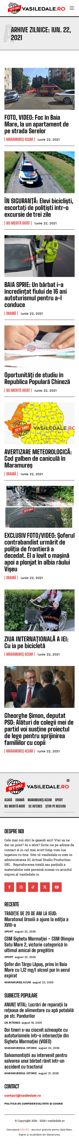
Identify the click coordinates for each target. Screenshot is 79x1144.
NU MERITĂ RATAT (18, 223)
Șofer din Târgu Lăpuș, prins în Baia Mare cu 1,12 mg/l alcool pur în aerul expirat (37, 970)
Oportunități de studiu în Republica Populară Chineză (37, 378)
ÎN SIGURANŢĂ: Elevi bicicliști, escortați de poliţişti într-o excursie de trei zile (38, 207)
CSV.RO (24, 1129)
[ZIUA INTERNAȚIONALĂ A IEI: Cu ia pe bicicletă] (39, 610)
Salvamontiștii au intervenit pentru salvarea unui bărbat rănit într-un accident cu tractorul (35, 1061)
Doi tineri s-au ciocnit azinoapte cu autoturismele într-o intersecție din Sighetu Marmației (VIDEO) (36, 1035)
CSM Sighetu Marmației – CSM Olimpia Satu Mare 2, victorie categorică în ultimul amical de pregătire (39, 944)
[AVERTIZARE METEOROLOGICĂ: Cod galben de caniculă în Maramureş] (39, 423)
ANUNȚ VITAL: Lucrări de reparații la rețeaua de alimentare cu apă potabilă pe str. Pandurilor (39, 1010)
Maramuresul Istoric (20, 1048)
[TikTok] (33, 887)
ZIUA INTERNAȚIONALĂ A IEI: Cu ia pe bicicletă (36, 642)
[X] (45, 887)
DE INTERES (12, 1022)
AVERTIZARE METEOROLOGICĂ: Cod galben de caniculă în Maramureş (38, 458)
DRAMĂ (11, 313)
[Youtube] (57, 887)
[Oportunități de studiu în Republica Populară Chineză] (39, 346)
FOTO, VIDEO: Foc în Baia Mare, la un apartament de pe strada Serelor (36, 124)
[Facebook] (9, 887)
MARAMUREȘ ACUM (19, 139)
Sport (8, 931)
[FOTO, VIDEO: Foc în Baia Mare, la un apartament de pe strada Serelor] (39, 89)
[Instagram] (21, 887)
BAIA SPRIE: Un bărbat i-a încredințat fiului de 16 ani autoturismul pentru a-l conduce (35, 294)
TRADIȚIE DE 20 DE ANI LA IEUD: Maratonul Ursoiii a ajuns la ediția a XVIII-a (36, 919)
